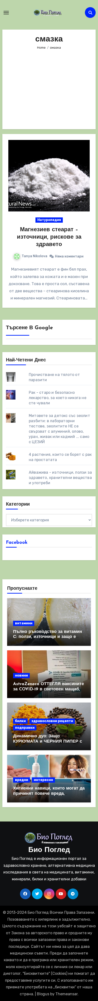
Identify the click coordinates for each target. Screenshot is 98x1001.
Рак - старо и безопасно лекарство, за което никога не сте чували (57, 397)
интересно (43, 780)
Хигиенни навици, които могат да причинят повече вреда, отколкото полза (49, 793)
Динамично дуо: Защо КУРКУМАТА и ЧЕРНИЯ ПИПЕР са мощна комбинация (48, 741)
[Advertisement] (50, 86)
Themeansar (66, 994)
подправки (24, 728)
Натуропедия (49, 220)
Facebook (17, 542)
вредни (21, 780)
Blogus (43, 994)
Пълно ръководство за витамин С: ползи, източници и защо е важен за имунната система (47, 637)
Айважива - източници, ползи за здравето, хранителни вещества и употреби (60, 477)
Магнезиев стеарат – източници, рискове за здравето (49, 237)
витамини (23, 623)
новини (21, 675)
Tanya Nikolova (34, 256)
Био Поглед (49, 850)
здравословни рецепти (52, 721)
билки (20, 721)
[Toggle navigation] (6, 12)
